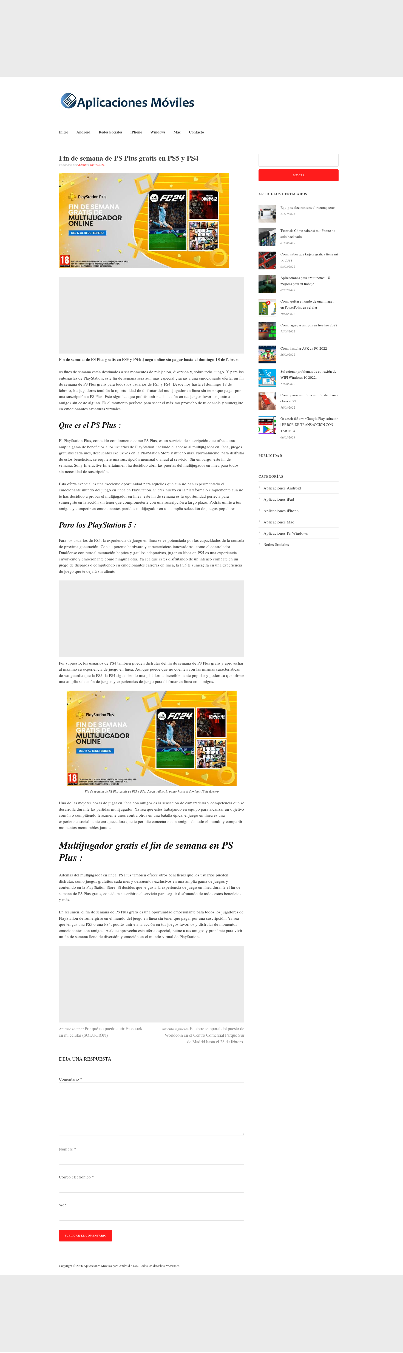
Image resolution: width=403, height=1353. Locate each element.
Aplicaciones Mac (278, 522)
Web (63, 1204)
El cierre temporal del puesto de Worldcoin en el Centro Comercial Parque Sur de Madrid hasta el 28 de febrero (203, 1035)
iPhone (136, 132)
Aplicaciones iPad (278, 499)
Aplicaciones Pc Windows (285, 533)
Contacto (196, 132)
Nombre (67, 1149)
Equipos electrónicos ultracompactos (307, 207)
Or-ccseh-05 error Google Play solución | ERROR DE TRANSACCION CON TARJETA (309, 425)
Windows (157, 132)
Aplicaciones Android (282, 488)
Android (83, 132)
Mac (177, 132)
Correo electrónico (76, 1177)
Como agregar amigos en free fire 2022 (308, 325)
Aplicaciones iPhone (281, 510)
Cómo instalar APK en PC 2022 (303, 348)
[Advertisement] (201, 38)
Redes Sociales (110, 132)
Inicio (63, 132)
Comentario (70, 1079)
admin (82, 165)
